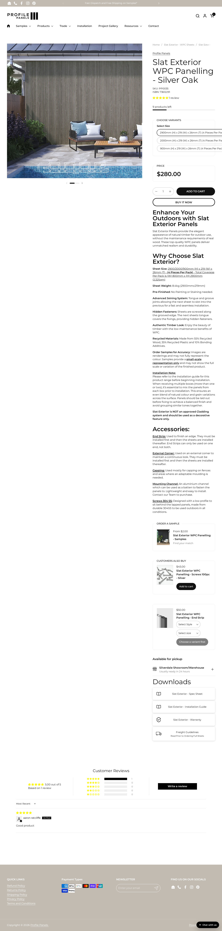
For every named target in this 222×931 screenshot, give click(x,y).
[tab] (212, 669)
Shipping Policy (17, 894)
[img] (24, 812)
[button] (198, 16)
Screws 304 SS (162, 500)
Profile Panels (161, 53)
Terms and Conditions (21, 903)
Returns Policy (16, 890)
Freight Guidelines (187, 732)
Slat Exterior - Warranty (187, 719)
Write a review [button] (177, 786)
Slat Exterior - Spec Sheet (187, 693)
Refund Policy (16, 885)
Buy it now (183, 202)
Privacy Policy (16, 899)
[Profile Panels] (23, 15)
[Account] (205, 16)
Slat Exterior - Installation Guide (187, 706)
